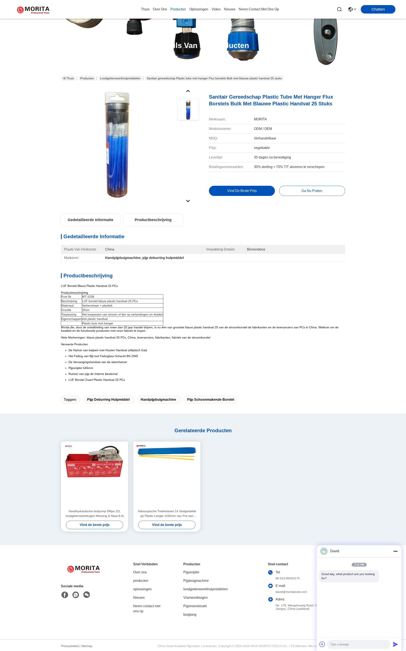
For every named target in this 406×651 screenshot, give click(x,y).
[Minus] (395, 551)
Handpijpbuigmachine (158, 399)
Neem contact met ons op (146, 608)
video (216, 9)
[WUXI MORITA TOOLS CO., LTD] (34, 9)
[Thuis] (84, 573)
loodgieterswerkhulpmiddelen (120, 78)
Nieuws (139, 597)
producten (178, 9)
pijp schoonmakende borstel (210, 399)
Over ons (140, 572)
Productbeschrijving (153, 220)
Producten (87, 78)
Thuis (145, 9)
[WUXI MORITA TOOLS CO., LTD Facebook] (65, 594)
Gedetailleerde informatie (90, 220)
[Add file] (322, 644)
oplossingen (198, 9)
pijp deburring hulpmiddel (108, 399)
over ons (160, 9)
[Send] (395, 644)
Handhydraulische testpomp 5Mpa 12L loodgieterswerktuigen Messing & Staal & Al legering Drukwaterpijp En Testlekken (94, 513)
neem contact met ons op (259, 9)
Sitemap (86, 646)
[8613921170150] (76, 594)
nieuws (229, 9)
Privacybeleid (70, 646)
